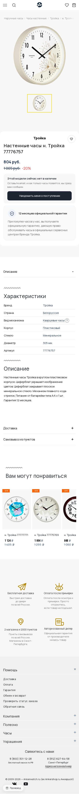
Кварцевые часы (53, 320)
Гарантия (9, 690)
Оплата (8, 684)
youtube (28, 783)
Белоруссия (51, 313)
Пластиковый (51, 328)
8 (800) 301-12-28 (21, 758)
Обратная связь (14, 706)
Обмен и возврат (14, 695)
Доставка (9, 679)
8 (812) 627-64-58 (58, 758)
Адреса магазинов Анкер (58, 766)
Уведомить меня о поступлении (39, 195)
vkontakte (16, 783)
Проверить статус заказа (20, 701)
